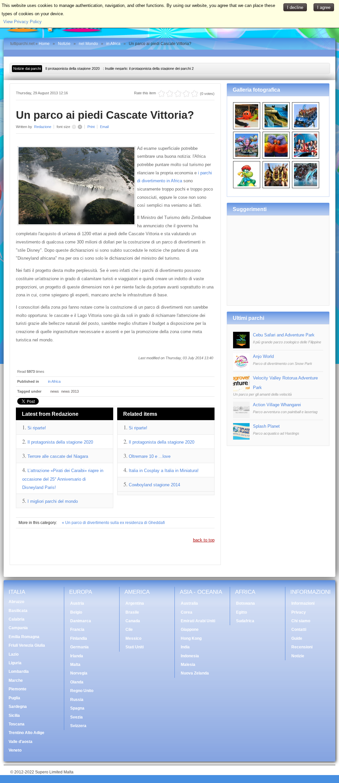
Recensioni (302, 647)
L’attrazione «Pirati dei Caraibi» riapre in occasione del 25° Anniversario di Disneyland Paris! (62, 479)
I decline (295, 7)
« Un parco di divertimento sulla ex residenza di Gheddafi (113, 522)
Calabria (16, 619)
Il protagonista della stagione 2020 (60, 442)
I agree (323, 7)
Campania (18, 628)
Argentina (134, 603)
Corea (186, 612)
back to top (204, 540)
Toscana (16, 724)
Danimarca (80, 621)
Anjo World (263, 356)
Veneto (15, 750)
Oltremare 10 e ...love (149, 456)
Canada (132, 621)
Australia (189, 603)
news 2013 (70, 391)
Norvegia (78, 673)
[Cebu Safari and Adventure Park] (241, 346)
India (185, 647)
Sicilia (14, 715)
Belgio (76, 612)
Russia (76, 699)
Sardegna (18, 706)
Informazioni (303, 603)
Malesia (188, 664)
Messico (133, 638)
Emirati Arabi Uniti (198, 621)
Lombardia (19, 671)
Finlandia (78, 638)
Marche (16, 680)
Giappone (190, 629)
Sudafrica (245, 621)
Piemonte (17, 689)
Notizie (64, 43)
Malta (75, 664)
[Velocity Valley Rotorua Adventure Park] (241, 389)
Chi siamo (300, 621)
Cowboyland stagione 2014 (154, 484)
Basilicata (18, 610)
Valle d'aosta (20, 741)
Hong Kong (191, 638)
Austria (77, 603)
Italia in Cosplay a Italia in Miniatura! (164, 470)
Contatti (298, 629)
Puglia (14, 698)
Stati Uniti (134, 647)
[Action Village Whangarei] (241, 416)
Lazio (14, 654)
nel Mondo (88, 43)
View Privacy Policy (22, 21)
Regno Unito (81, 690)
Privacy (298, 612)
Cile (129, 629)
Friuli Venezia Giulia (27, 645)
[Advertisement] (278, 258)
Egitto (241, 612)
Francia (77, 629)
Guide (296, 638)
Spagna (77, 708)
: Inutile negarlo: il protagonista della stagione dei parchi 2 (119, 68)
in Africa (113, 43)
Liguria (15, 663)
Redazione (42, 127)
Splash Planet (266, 426)
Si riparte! (36, 427)
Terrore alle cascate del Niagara (57, 456)
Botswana (245, 603)
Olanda (76, 682)
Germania (79, 647)
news (54, 391)
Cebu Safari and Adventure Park (284, 334)
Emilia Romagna (24, 636)
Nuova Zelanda (195, 673)
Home (44, 43)
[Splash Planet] (241, 438)
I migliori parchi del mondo (52, 501)
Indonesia (190, 656)
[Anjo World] (241, 368)
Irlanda (76, 656)
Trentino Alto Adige (26, 732)
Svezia (76, 717)
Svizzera (78, 725)
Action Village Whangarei (277, 404)
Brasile (132, 612)
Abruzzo (16, 601)
